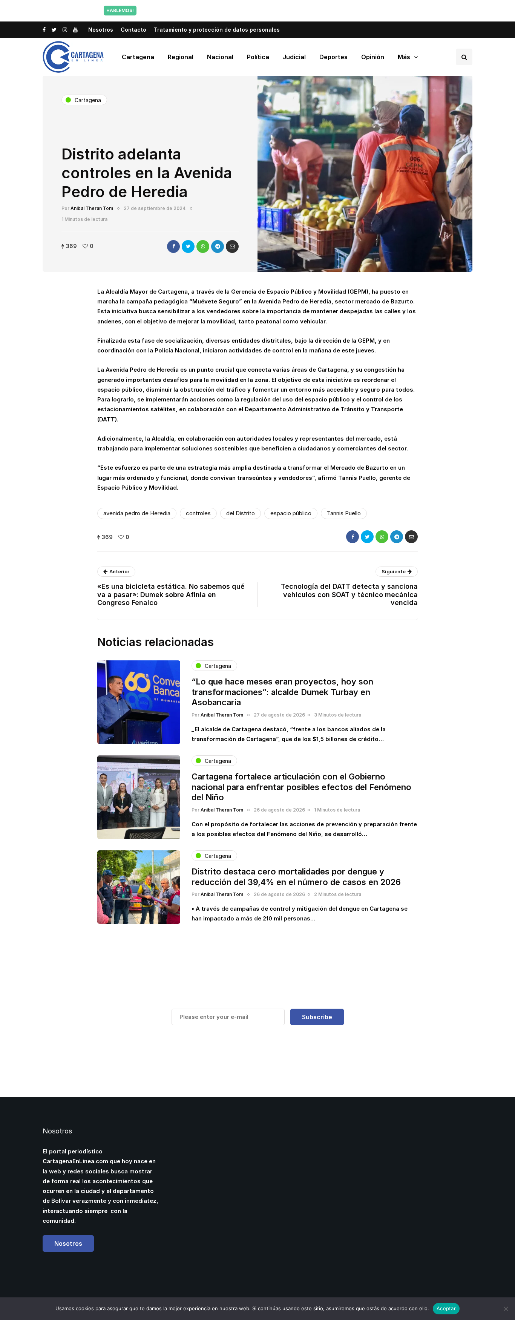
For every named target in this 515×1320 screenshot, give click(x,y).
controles (198, 513)
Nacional (220, 57)
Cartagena (138, 57)
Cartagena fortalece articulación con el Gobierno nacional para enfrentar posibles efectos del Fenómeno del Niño (301, 787)
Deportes (333, 57)
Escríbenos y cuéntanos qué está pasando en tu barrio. (334, 10)
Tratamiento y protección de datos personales (217, 29)
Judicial (294, 57)
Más (404, 57)
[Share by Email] (232, 246)
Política (258, 57)
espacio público (290, 513)
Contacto (133, 29)
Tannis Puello (344, 513)
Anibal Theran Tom (92, 208)
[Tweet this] (188, 246)
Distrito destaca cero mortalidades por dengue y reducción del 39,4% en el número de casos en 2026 (296, 877)
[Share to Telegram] (217, 246)
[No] (505, 1308)
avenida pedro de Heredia (136, 513)
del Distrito (240, 513)
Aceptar (446, 1308)
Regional (180, 57)
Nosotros (100, 29)
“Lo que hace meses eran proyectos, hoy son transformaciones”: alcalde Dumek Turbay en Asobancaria (282, 692)
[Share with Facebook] (173, 246)
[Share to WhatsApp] (202, 246)
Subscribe (317, 1017)
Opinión (372, 57)
